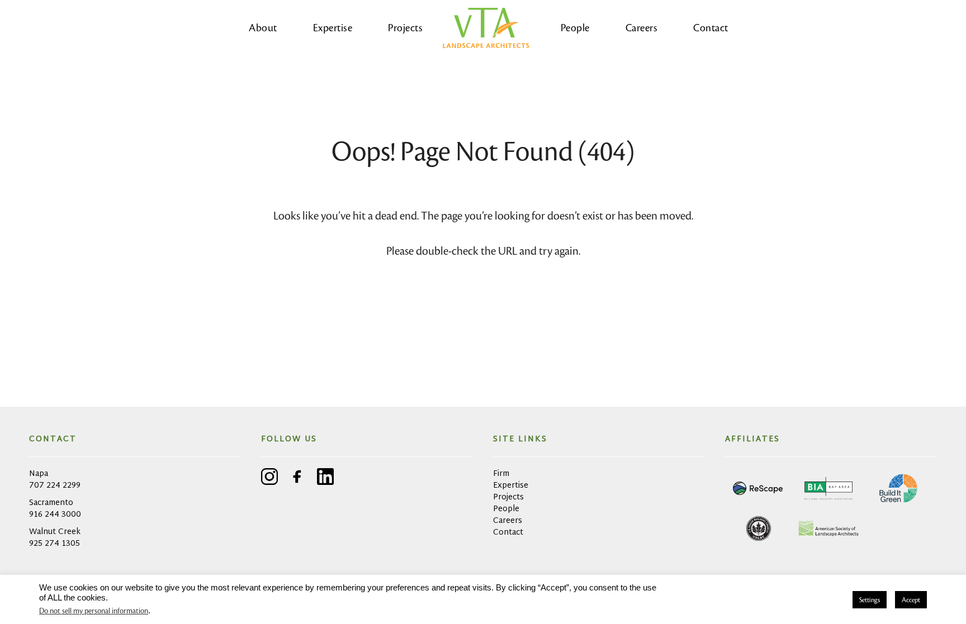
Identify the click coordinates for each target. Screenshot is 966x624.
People (575, 27)
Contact (710, 27)
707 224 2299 (54, 486)
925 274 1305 (54, 544)
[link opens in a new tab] (758, 488)
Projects (405, 27)
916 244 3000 (55, 515)
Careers (642, 27)
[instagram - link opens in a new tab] (269, 478)
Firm (501, 474)
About (263, 27)
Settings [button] (869, 600)
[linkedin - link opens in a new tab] (325, 478)
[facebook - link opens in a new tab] (297, 478)
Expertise (333, 27)
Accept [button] (911, 600)
